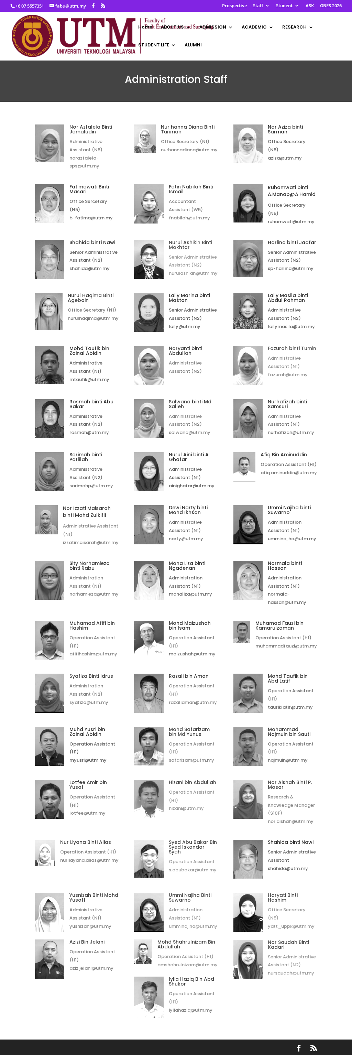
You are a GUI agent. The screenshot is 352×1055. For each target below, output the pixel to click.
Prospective (234, 6)
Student (284, 6)
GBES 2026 (331, 6)
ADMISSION (212, 27)
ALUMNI (193, 45)
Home (145, 27)
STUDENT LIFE (153, 45)
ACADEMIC (254, 27)
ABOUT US (172, 27)
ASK (310, 6)
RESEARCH (294, 27)
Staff (258, 6)
